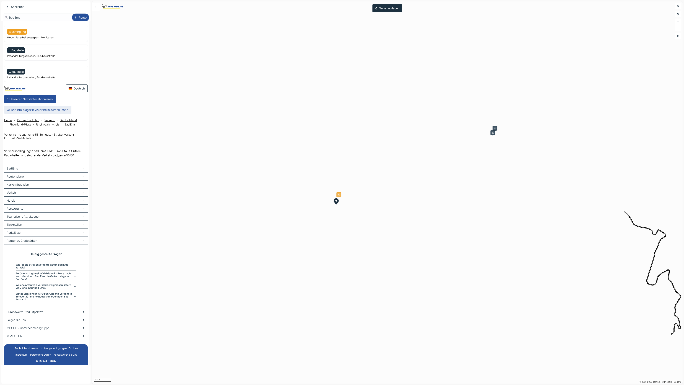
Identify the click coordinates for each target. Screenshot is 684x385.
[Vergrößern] (678, 22)
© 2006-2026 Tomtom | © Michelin (655, 381)
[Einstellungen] (678, 14)
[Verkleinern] (678, 28)
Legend (678, 381)
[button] (338, 194)
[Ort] (678, 36)
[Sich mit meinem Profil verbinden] (678, 6)
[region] (387, 192)
